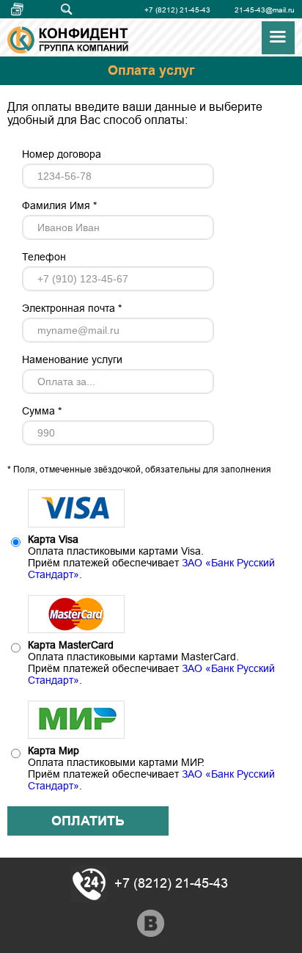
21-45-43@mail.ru (265, 10)
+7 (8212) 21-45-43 (177, 10)
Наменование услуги (72, 359)
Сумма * (42, 411)
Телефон (44, 257)
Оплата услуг (24, 10)
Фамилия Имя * (59, 205)
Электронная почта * (72, 308)
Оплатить (88, 820)
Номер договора (61, 154)
